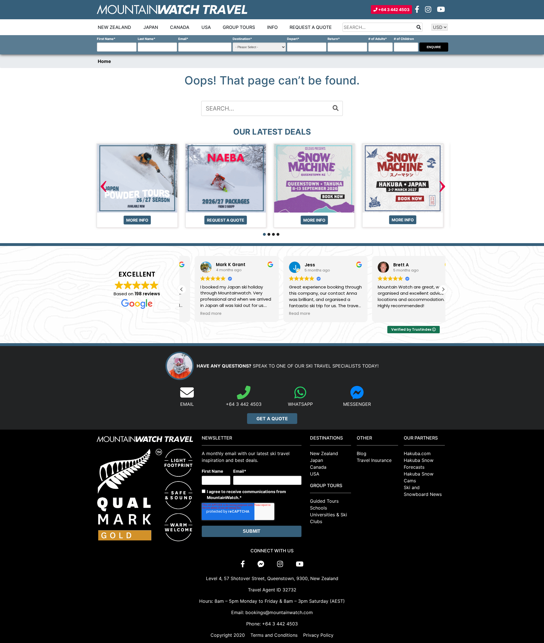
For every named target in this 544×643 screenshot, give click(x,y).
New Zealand (114, 27)
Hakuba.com (417, 453)
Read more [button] (198, 313)
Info (272, 27)
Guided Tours (324, 501)
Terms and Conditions (274, 635)
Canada (179, 27)
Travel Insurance (374, 460)
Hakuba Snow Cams (419, 477)
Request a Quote (311, 27)
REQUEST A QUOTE (139, 219)
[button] (264, 234)
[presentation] (103, 186)
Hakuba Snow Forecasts (419, 463)
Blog (361, 453)
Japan (150, 27)
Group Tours (239, 27)
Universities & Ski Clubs (328, 518)
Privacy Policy (318, 635)
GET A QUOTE (272, 418)
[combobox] (382, 27)
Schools (318, 508)
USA (206, 27)
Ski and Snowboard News (423, 491)
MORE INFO (228, 219)
